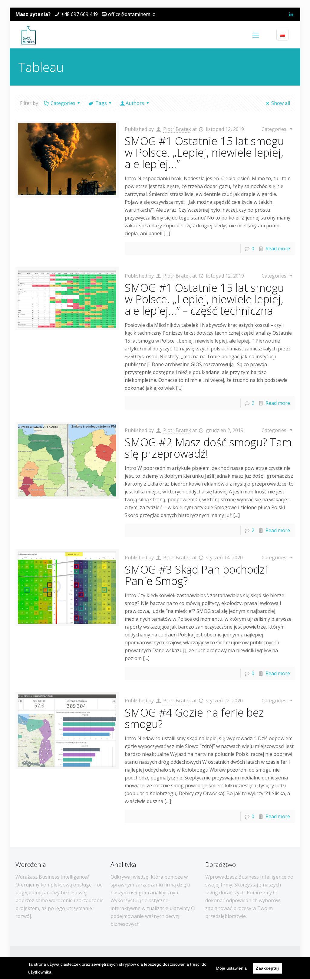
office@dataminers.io (132, 14)
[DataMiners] (28, 34)
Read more (277, 248)
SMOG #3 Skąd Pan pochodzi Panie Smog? (196, 575)
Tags (101, 103)
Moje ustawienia (231, 968)
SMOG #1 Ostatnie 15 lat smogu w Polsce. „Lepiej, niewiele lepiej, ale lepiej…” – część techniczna (204, 299)
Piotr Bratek (177, 129)
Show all (280, 103)
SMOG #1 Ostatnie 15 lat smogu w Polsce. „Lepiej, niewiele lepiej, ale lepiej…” (204, 152)
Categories (63, 103)
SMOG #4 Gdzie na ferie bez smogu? (194, 718)
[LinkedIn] (291, 14)
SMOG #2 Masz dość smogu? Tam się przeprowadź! (208, 448)
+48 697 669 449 (79, 14)
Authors (135, 103)
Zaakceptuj (267, 968)
